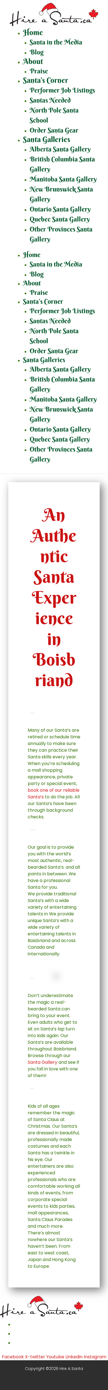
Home (33, 32)
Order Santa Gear (54, 130)
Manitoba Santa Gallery (63, 179)
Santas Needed (50, 100)
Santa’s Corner (45, 80)
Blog (36, 52)
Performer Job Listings (62, 90)
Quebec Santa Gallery (60, 219)
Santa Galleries (46, 139)
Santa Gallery (42, 1062)
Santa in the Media (56, 42)
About (33, 61)
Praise (39, 71)
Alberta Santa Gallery (60, 149)
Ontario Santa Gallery (60, 209)
